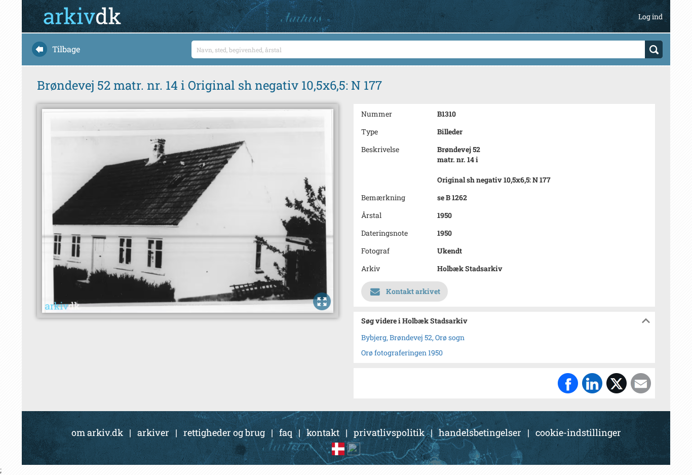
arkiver (153, 432)
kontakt (322, 432)
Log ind (650, 16)
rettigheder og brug (224, 432)
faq (285, 432)
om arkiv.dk (97, 432)
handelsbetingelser (480, 432)
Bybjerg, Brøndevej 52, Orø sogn (413, 337)
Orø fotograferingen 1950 (402, 352)
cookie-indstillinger (578, 432)
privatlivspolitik (389, 432)
